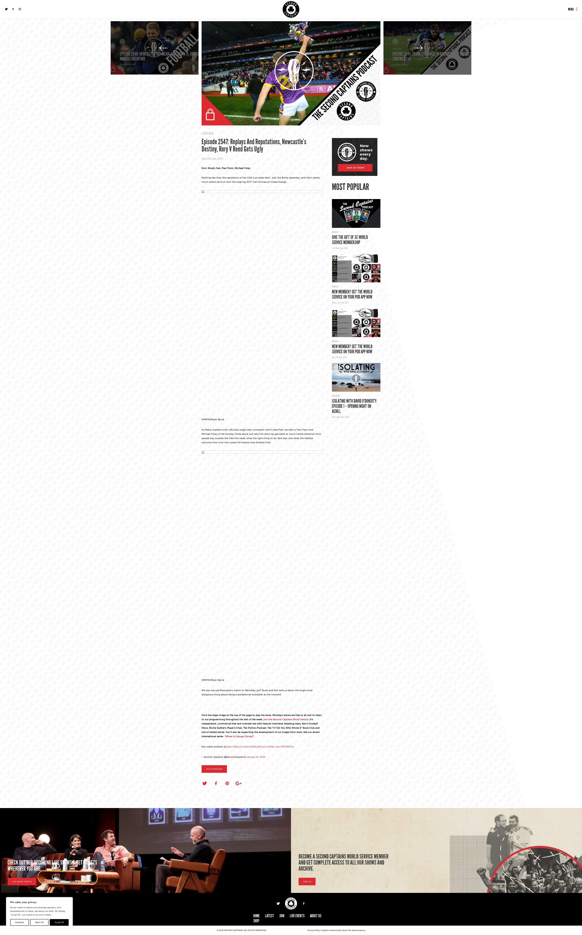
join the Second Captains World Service (285, 719)
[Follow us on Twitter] (6, 9)
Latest (269, 915)
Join (281, 915)
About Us (315, 915)
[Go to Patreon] (291, 73)
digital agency (358, 930)
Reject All (39, 922)
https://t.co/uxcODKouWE (247, 746)
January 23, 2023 (256, 757)
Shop (256, 920)
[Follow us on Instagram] (20, 9)
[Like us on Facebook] (13, 9)
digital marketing (330, 930)
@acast (228, 746)
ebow (344, 930)
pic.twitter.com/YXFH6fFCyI (278, 746)
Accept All (59, 922)
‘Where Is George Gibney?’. (239, 736)
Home (256, 915)
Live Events (297, 915)
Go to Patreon (214, 769)
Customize (19, 922)
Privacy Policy (313, 930)
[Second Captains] (291, 9)
